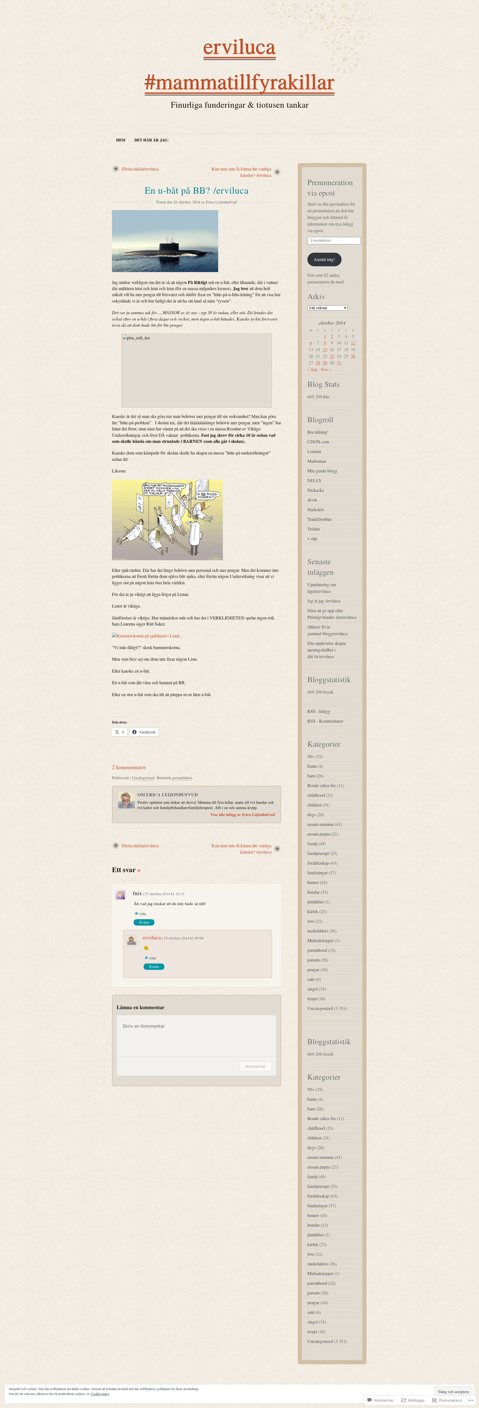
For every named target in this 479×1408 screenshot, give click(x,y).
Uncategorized (143, 777)
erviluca (152, 937)
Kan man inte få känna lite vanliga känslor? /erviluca (241, 172)
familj (312, 843)
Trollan (313, 529)
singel (312, 989)
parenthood (317, 950)
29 (325, 363)
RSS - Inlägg (318, 711)
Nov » (326, 369)
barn (311, 776)
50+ (310, 756)
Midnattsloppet (320, 940)
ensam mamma (320, 824)
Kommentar (255, 1066)
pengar (313, 969)
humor (313, 882)
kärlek (312, 911)
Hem (120, 140)
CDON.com (318, 442)
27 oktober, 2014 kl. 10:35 (165, 893)
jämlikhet (315, 902)
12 (353, 343)
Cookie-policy (100, 1393)
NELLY (314, 480)
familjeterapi (318, 853)
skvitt (312, 500)
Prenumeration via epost (330, 187)
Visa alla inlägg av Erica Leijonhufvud (242, 814)
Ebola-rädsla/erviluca (140, 169)
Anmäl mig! (324, 259)
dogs (311, 814)
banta (312, 766)
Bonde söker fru (321, 785)
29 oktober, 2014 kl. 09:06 (184, 938)
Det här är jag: (151, 140)
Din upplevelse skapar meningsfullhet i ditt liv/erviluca (326, 649)
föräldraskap (318, 863)
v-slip (312, 538)
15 (325, 349)
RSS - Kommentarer (325, 721)
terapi (312, 998)
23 (332, 356)
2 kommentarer (129, 767)
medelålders (317, 931)
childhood (316, 795)
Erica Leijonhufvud (221, 202)
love (310, 921)
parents (313, 960)
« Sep (312, 369)
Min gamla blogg (322, 471)
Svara (144, 922)
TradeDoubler (319, 519)
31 (339, 363)
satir (311, 979)
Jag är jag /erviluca (323, 601)
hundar (313, 892)
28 (318, 363)
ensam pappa (318, 834)
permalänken (182, 777)
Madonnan (316, 461)
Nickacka (315, 490)
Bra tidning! (317, 432)
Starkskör (315, 509)
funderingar (317, 872)
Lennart (314, 451)
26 (353, 356)
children (314, 805)
